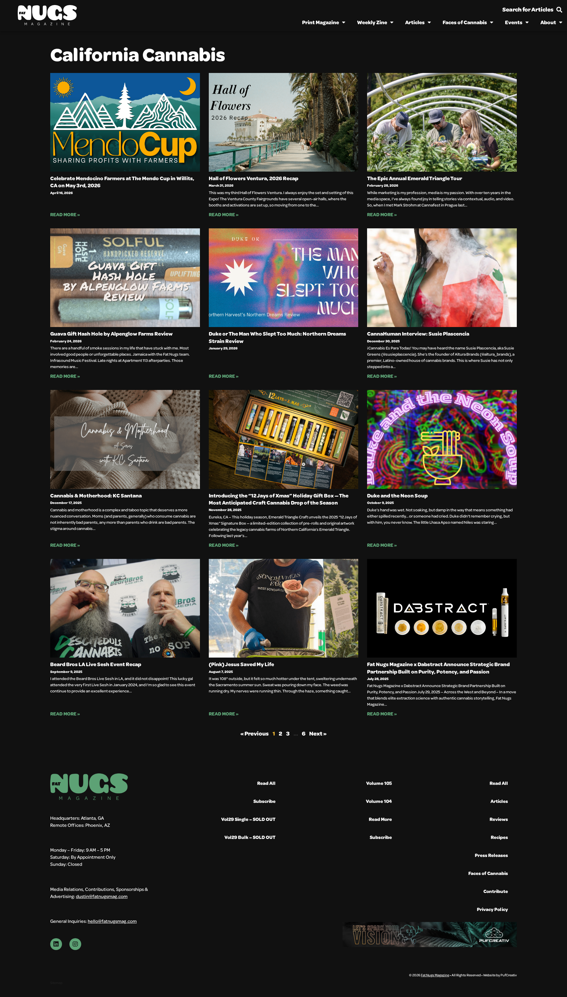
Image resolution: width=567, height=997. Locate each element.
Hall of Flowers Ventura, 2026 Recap (253, 178)
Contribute (495, 891)
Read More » (65, 214)
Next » (318, 733)
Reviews (499, 819)
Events (513, 22)
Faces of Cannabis (465, 22)
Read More (380, 819)
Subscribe (264, 801)
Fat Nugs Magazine (435, 974)
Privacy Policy (492, 909)
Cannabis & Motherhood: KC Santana (96, 495)
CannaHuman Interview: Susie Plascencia (418, 333)
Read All (266, 783)
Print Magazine (320, 22)
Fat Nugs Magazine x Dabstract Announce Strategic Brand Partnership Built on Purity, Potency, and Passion (438, 668)
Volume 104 (379, 801)
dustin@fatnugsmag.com (102, 896)
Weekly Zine (372, 22)
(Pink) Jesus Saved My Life (241, 664)
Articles (415, 22)
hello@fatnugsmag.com (112, 921)
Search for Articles (527, 9)
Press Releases (491, 855)
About (548, 22)
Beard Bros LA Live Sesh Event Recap (95, 664)
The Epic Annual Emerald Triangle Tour (414, 178)
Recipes (499, 837)
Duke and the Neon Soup (397, 495)
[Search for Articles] (559, 10)
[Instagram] (75, 944)
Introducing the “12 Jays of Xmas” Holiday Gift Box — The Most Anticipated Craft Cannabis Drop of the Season (278, 499)
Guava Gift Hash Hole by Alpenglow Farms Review (111, 333)
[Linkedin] (56, 944)
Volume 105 (379, 783)
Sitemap (56, 982)
